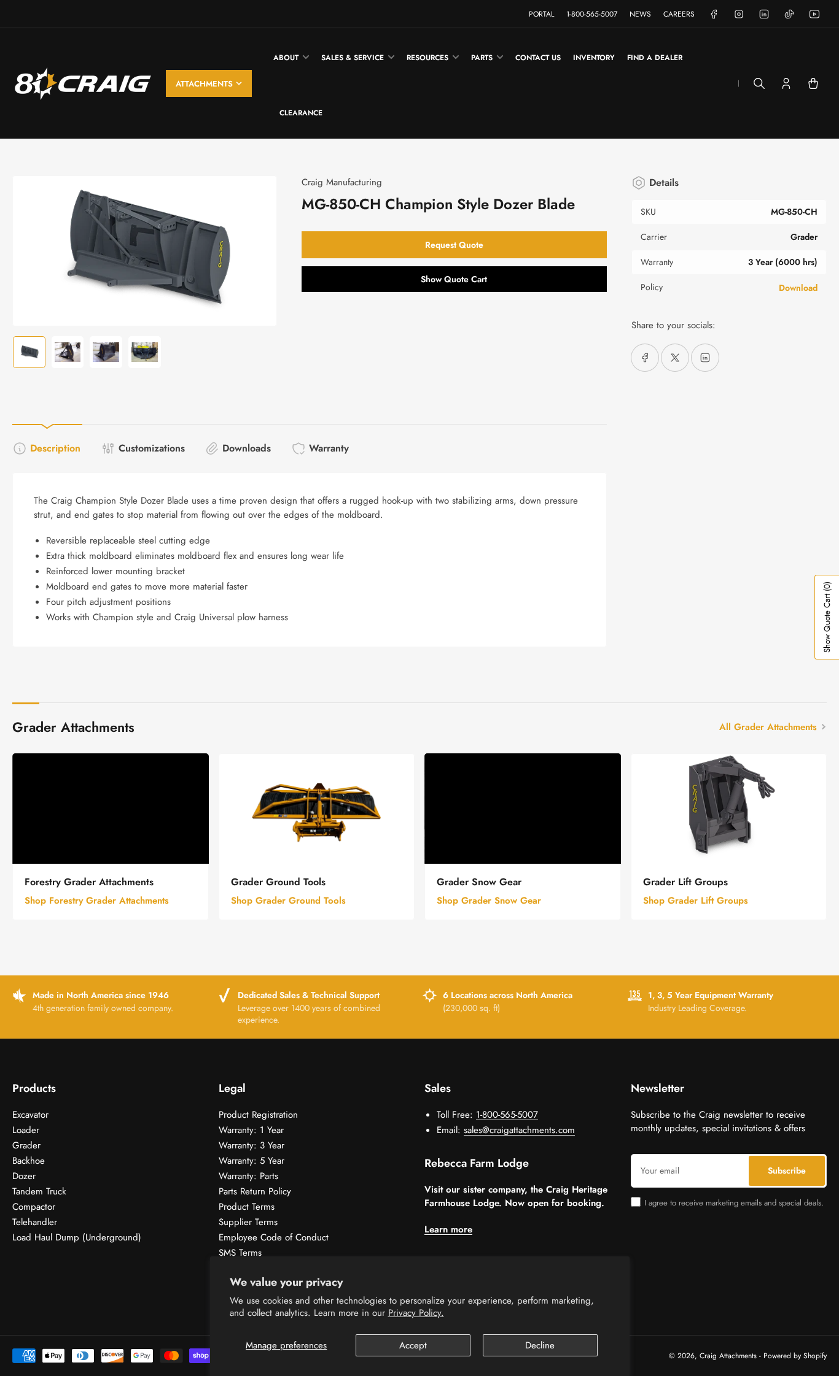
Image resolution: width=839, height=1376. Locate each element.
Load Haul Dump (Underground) (76, 1237)
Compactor (33, 1206)
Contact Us (538, 57)
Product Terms (247, 1206)
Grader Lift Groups (685, 882)
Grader (26, 1145)
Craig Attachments (728, 1355)
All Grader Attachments (768, 727)
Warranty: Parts (248, 1176)
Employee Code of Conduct (274, 1237)
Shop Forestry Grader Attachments (97, 900)
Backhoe (28, 1160)
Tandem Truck (39, 1191)
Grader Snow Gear (479, 882)
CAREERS (679, 14)
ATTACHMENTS (204, 84)
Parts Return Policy (255, 1191)
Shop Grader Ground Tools (288, 900)
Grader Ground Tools (278, 882)
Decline (540, 1345)
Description (55, 448)
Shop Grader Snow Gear (489, 900)
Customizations (152, 448)
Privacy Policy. (416, 1313)
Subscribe (787, 1170)
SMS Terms (240, 1252)
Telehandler (34, 1222)
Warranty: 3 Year (251, 1145)
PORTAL (541, 14)
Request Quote (454, 245)
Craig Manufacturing (342, 182)
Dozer (24, 1176)
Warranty (329, 448)
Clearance (300, 112)
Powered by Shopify (795, 1355)
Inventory (594, 57)
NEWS (640, 14)
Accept (413, 1345)
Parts (482, 57)
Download (798, 288)
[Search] (759, 83)
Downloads (246, 448)
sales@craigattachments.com (519, 1130)
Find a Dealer (654, 57)
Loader (25, 1130)
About (286, 57)
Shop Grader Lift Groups (695, 900)
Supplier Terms (248, 1222)
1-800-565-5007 (591, 14)
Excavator (30, 1114)
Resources (427, 57)
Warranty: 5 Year (251, 1160)
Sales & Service (352, 57)
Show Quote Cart (454, 279)
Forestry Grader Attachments (89, 882)
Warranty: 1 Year (251, 1130)
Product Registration (258, 1114)
